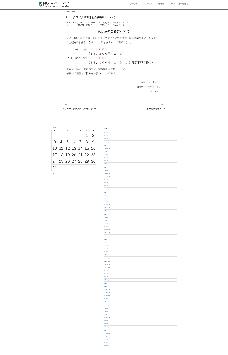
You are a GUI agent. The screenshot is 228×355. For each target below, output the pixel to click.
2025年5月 (107, 160)
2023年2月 (107, 226)
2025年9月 (107, 151)
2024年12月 (107, 173)
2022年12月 (107, 230)
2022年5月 (107, 248)
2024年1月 (107, 201)
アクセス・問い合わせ (179, 4)
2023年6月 (107, 217)
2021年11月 (107, 264)
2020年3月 (107, 311)
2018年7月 (107, 339)
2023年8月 (107, 211)
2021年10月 (107, 267)
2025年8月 (107, 154)
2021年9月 (107, 270)
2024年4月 (107, 192)
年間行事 (161, 4)
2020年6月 (107, 305)
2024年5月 (107, 189)
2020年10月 (107, 295)
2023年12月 (107, 204)
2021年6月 (107, 277)
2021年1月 (107, 286)
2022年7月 (107, 242)
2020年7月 (107, 302)
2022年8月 (107, 239)
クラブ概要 (134, 4)
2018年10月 (107, 333)
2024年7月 (107, 183)
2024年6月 (107, 186)
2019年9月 (107, 320)
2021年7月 (107, 273)
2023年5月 (107, 220)
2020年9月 (107, 298)
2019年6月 (107, 324)
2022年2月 (107, 258)
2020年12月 (107, 289)
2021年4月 (107, 283)
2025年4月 (107, 164)
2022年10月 (107, 236)
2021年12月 (107, 261)
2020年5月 (107, 308)
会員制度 (148, 4)
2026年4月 (107, 142)
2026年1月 (107, 145)
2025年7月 (107, 157)
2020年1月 (107, 314)
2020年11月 (107, 292)
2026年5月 (107, 139)
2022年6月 (107, 245)
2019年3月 (107, 330)
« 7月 (52, 173)
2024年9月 (107, 179)
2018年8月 (107, 336)
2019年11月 (107, 317)
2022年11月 (107, 233)
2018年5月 (107, 346)
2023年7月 (107, 214)
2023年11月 (107, 208)
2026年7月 (107, 132)
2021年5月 (107, 280)
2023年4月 (107, 223)
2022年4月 (107, 251)
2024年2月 (107, 198)
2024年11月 (107, 176)
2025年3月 (107, 167)
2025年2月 (107, 170)
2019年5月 (107, 327)
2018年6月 (107, 342)
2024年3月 (107, 195)
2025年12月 (107, 148)
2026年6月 (107, 135)
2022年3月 (107, 255)
